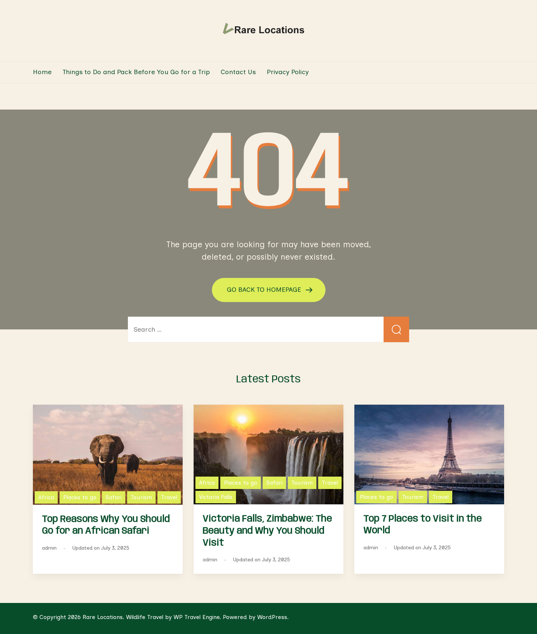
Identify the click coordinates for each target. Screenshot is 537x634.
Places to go (79, 497)
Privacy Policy (288, 72)
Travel (169, 497)
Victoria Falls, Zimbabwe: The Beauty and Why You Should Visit (267, 531)
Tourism (141, 497)
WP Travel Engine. (197, 617)
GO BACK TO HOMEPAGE (265, 289)
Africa (46, 497)
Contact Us (238, 72)
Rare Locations (103, 617)
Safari (114, 497)
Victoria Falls (215, 496)
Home (42, 72)
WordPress (272, 617)
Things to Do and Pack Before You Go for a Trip (136, 72)
